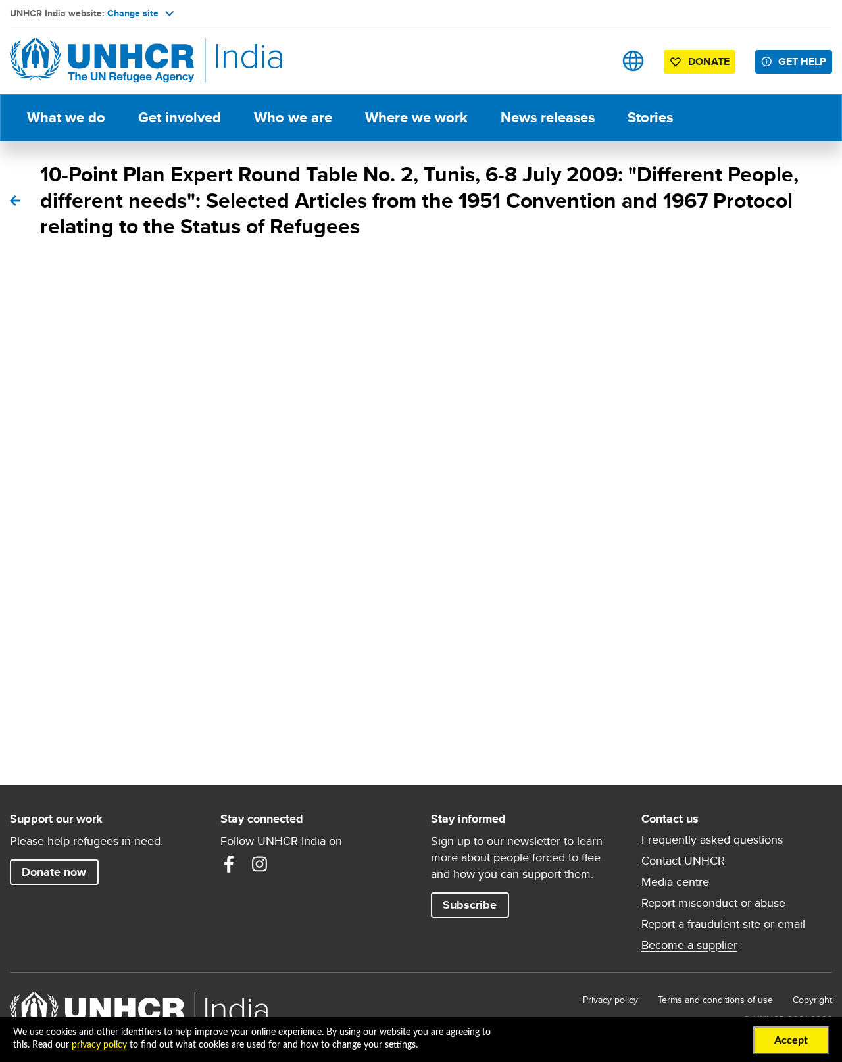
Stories (650, 117)
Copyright (812, 999)
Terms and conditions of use (715, 999)
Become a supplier (689, 945)
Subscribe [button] (470, 904)
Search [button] (592, 61)
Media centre (675, 882)
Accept (791, 1040)
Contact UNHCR (683, 861)
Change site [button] (133, 13)
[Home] (102, 61)
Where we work (416, 117)
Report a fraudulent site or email (723, 924)
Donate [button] (709, 61)
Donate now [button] (54, 872)
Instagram (259, 864)
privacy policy (99, 1045)
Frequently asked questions (712, 840)
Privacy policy (610, 999)
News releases (548, 117)
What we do (66, 117)
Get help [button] (802, 61)
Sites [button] (633, 61)
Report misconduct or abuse (713, 903)
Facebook (228, 864)
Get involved (179, 117)
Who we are (293, 117)
